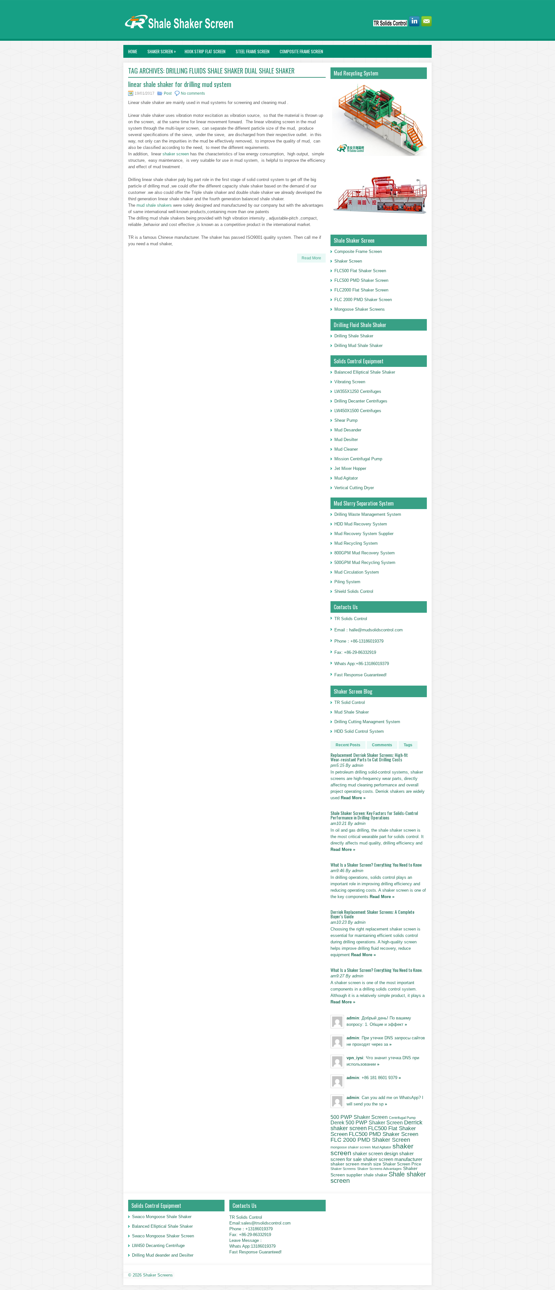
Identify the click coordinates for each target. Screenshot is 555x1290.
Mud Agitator (381, 1147)
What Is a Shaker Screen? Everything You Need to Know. (376, 969)
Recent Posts (348, 745)
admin (353, 1018)
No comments (193, 93)
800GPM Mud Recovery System (364, 552)
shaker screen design (375, 1153)
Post (168, 93)
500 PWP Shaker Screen (359, 1117)
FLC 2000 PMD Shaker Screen (363, 299)
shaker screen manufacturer (392, 1159)
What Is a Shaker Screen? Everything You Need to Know (376, 864)
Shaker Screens (343, 1169)
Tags (408, 745)
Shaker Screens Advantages (379, 1169)
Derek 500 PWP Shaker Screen (366, 1122)
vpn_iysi (355, 1057)
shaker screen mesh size (355, 1163)
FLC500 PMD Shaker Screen (361, 280)
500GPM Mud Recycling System (364, 562)
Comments (382, 745)
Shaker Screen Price (402, 1164)
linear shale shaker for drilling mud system (179, 84)
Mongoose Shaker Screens (359, 309)
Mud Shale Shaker (351, 712)
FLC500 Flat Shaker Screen (360, 270)
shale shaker (375, 1175)
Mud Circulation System (356, 572)
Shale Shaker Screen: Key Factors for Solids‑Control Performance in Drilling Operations (374, 815)
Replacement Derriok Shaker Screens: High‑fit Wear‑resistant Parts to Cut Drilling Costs (369, 757)
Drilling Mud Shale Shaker (358, 345)
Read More (311, 258)
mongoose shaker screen (350, 1147)
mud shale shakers (154, 205)
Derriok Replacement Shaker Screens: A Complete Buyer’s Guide (372, 914)
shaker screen (176, 154)
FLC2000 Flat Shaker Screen (361, 290)
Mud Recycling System (356, 543)
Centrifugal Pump (402, 1118)
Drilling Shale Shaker (353, 335)
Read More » (353, 797)
